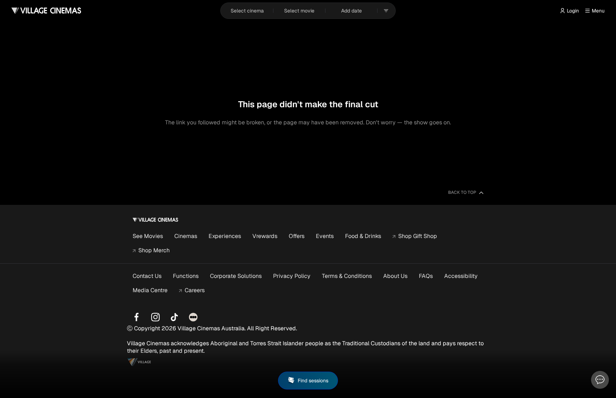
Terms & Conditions (347, 276)
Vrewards (264, 236)
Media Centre (150, 290)
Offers (296, 236)
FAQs (426, 276)
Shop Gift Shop (417, 236)
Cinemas (185, 236)
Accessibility (461, 276)
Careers (195, 290)
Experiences (225, 236)
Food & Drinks (363, 236)
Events (325, 236)
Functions (186, 276)
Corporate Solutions (236, 276)
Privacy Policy (291, 276)
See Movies (148, 236)
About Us (395, 276)
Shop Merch (154, 250)
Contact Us (147, 276)
